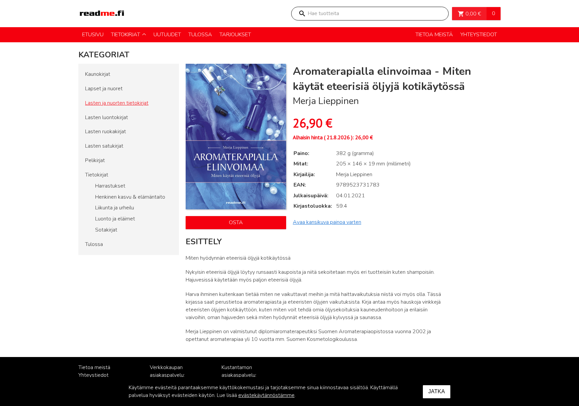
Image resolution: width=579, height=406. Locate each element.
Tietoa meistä (94, 367)
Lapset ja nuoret (104, 88)
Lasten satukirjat (104, 146)
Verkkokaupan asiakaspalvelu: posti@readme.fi (169, 375)
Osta (236, 222)
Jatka (436, 391)
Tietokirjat (96, 175)
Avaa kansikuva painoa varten (327, 222)
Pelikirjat (95, 160)
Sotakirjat (106, 230)
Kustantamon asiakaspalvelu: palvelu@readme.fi (243, 375)
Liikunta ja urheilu (114, 207)
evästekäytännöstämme (266, 395)
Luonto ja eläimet (115, 218)
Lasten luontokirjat (106, 117)
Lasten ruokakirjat (105, 131)
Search (302, 13)
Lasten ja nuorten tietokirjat (116, 103)
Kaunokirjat (97, 74)
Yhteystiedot (93, 375)
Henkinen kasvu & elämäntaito (130, 197)
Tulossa (94, 244)
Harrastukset (110, 186)
